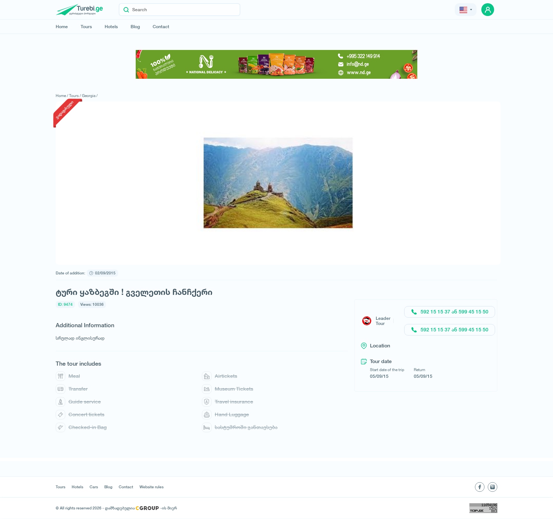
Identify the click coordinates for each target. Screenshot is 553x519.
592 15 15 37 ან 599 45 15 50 (454, 312)
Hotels (111, 26)
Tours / (75, 95)
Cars (94, 487)
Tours (86, 26)
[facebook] (480, 487)
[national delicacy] (276, 64)
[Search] (126, 9)
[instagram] (492, 487)
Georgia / (90, 95)
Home (62, 26)
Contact (161, 26)
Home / (62, 95)
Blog (135, 26)
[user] (487, 9)
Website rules (152, 487)
